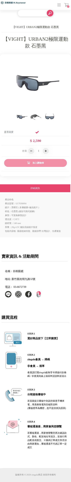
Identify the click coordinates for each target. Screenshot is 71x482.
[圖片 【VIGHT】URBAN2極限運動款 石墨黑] (21, 116)
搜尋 (50, 13)
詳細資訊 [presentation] (35, 188)
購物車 (66, 5)
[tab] (35, 188)
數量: (25, 151)
